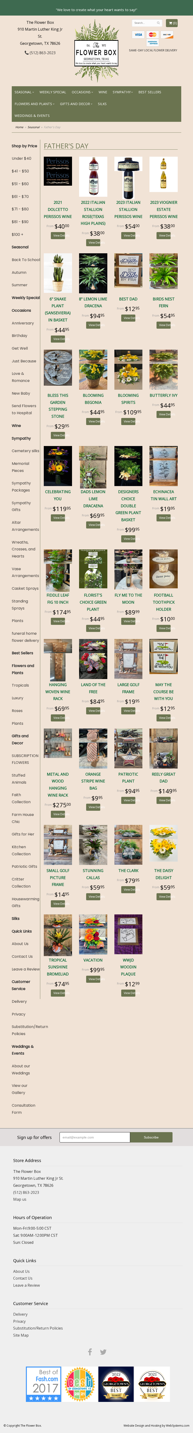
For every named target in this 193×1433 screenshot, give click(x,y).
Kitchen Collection (21, 850)
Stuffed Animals (19, 779)
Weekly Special (53, 92)
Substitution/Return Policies (26, 1030)
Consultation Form (23, 1109)
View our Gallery (20, 1089)
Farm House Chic (23, 818)
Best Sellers (149, 92)
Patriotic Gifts (24, 866)
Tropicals (20, 685)
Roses (17, 710)
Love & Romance (21, 377)
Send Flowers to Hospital (24, 409)
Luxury (17, 698)
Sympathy (122, 92)
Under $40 (21, 158)
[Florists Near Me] (43, 1383)
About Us (20, 943)
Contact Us (22, 956)
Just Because (24, 361)
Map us (19, 1199)
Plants (17, 620)
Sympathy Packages (21, 486)
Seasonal (23, 92)
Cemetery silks (25, 451)
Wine (103, 92)
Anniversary (23, 323)
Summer (20, 285)
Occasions (81, 92)
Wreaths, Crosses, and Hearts (23, 549)
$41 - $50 (20, 171)
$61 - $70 (20, 196)
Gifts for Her (23, 834)
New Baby (21, 393)
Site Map (21, 1335)
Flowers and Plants (33, 104)
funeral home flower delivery (25, 637)
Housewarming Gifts (25, 902)
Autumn (19, 272)
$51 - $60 (20, 184)
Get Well (20, 348)
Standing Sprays (20, 604)
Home (19, 127)
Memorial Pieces (20, 467)
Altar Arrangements (25, 526)
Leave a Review (26, 969)
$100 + (17, 234)
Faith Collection (21, 798)
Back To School (26, 259)
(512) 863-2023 (42, 52)
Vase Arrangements (25, 572)
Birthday (19, 335)
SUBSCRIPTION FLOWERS (25, 759)
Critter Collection (21, 882)
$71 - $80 (20, 209)
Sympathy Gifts (21, 506)
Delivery (19, 1001)
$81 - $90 (20, 222)
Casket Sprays (25, 588)
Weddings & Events (32, 115)
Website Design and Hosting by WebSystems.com (156, 1426)
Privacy (18, 1014)
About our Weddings (21, 1069)
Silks (102, 104)
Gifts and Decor (75, 104)
